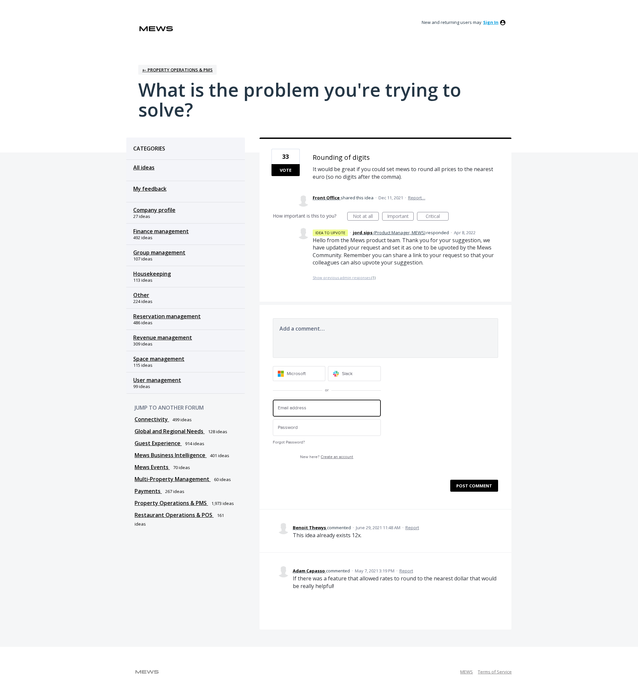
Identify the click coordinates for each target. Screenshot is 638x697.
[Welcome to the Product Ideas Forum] (156, 29)
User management (157, 380)
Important (400, 217)
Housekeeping (152, 273)
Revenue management (162, 337)
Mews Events (152, 467)
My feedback (149, 188)
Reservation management (167, 316)
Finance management (161, 231)
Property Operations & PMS (171, 503)
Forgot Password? (289, 442)
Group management (159, 252)
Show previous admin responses (344, 277)
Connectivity (152, 419)
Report (412, 528)
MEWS (466, 672)
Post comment (474, 486)
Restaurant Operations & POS (174, 515)
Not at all (366, 217)
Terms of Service (495, 672)
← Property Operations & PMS (177, 70)
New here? (326, 456)
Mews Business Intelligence (171, 455)
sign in (490, 22)
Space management (158, 358)
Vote (285, 170)
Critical (437, 217)
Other (141, 295)
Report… (416, 198)
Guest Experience (158, 443)
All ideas (144, 167)
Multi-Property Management (173, 479)
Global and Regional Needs (170, 431)
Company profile (154, 210)
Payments (148, 491)
